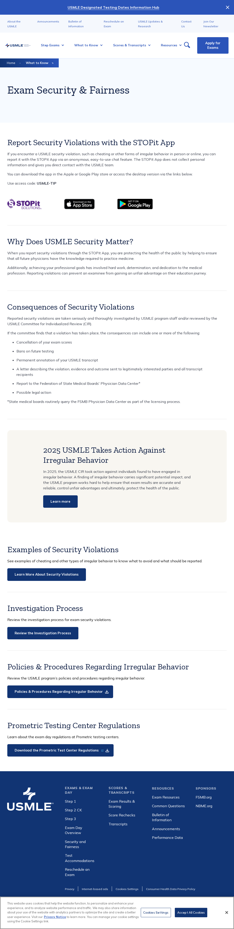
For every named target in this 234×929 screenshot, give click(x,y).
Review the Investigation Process (43, 633)
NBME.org (204, 806)
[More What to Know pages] (100, 45)
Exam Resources (166, 797)
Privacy (69, 889)
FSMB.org (204, 797)
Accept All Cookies (191, 912)
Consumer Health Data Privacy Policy (170, 889)
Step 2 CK (73, 810)
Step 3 (70, 818)
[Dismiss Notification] (227, 7)
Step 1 (70, 801)
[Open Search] (187, 45)
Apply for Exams (213, 45)
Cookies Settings (155, 912)
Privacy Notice (55, 917)
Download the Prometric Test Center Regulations (57, 750)
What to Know (37, 63)
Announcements (48, 21)
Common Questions (168, 806)
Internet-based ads (95, 889)
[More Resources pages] (179, 45)
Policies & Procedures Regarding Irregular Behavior (59, 691)
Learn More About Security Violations (47, 574)
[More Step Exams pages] (61, 45)
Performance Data (167, 837)
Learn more (60, 501)
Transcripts (118, 824)
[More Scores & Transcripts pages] (148, 45)
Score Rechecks (122, 815)
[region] (117, 913)
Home (11, 63)
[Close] (227, 912)
